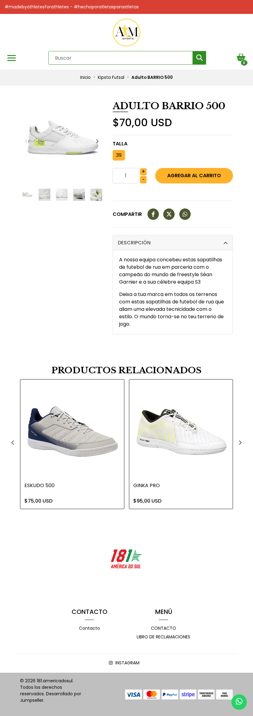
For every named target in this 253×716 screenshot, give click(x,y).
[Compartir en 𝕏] (169, 214)
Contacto (89, 628)
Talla (120, 143)
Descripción (134, 242)
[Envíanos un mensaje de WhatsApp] (239, 702)
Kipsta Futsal (111, 77)
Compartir (127, 214)
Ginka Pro (146, 485)
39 (119, 155)
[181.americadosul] (126, 32)
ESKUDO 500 (39, 485)
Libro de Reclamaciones (163, 637)
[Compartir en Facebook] (153, 214)
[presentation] (26, 141)
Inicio (85, 77)
